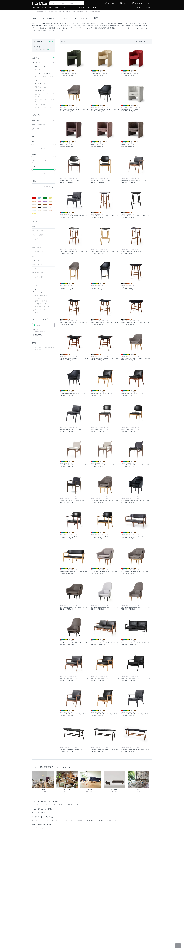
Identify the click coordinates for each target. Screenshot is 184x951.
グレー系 (113, 820)
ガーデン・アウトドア (42, 310)
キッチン (38, 298)
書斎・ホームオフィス (42, 307)
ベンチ (60, 804)
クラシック (43, 812)
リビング (38, 289)
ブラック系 (107, 820)
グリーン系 (40, 820)
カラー (44, 7)
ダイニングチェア (36, 804)
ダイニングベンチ (67, 804)
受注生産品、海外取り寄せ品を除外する (45, 348)
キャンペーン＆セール (84, 7)
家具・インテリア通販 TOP (39, 11)
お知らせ (138, 7)
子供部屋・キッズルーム (42, 304)
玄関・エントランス (41, 301)
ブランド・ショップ (68, 7)
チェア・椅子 (62, 11)
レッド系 (34, 820)
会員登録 (106, 3)
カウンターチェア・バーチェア (49, 804)
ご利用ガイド (147, 7)
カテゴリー (35, 7)
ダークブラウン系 (62, 820)
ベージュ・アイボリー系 (51, 820)
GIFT (95, 7)
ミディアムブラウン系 (87, 820)
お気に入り (138, 3)
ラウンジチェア (77, 804)
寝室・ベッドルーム (41, 295)
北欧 (38, 812)
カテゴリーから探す (52, 11)
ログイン (114, 3)
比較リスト (126, 3)
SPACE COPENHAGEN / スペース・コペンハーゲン (57, 18)
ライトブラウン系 (99, 820)
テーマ (51, 7)
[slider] (32, 144)
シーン (57, 7)
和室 (36, 312)
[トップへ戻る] (178, 945)
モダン (34, 812)
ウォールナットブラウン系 (74, 820)
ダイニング (38, 292)
